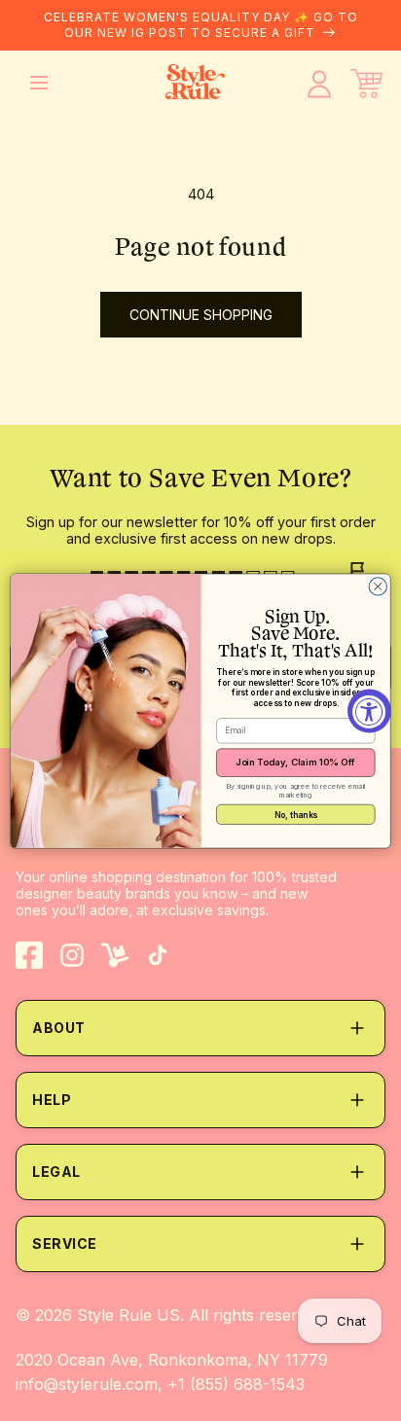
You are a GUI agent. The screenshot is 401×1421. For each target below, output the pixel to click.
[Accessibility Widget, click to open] (369, 710)
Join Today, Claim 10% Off (296, 762)
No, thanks (295, 813)
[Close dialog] (377, 585)
